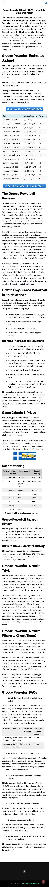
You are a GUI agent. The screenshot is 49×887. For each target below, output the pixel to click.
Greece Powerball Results (30, 883)
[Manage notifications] (43, 882)
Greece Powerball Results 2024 (26, 109)
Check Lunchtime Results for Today (26, 186)
